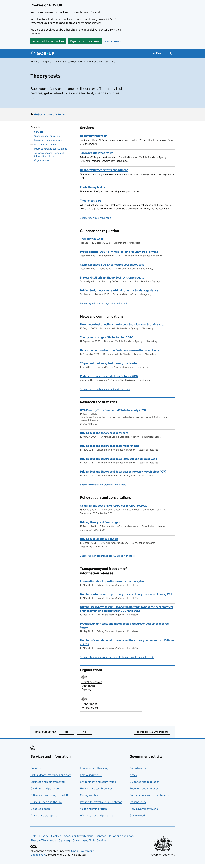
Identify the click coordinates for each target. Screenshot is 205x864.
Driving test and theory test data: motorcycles (109, 446)
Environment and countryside (98, 781)
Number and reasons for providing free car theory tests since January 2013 (126, 594)
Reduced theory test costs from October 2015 (109, 376)
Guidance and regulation (47, 136)
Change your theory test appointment (104, 170)
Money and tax (89, 795)
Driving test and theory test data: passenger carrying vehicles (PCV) (123, 471)
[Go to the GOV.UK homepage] (42, 53)
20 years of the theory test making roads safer (109, 363)
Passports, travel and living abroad (101, 802)
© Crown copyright (163, 854)
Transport (46, 61)
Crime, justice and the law (46, 802)
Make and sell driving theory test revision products (112, 277)
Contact (101, 836)
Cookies (56, 836)
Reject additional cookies (85, 41)
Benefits (35, 768)
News (133, 775)
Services (38, 131)
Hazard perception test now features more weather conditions (119, 350)
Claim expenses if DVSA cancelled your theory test (112, 264)
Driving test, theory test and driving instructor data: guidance (119, 290)
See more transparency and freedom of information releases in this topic (117, 657)
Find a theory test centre (95, 187)
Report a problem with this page (152, 731)
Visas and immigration (93, 808)
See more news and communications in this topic (105, 389)
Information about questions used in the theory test (112, 581)
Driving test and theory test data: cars (104, 433)
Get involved (137, 815)
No (87, 731)
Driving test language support (99, 539)
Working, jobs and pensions (96, 815)
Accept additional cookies (48, 41)
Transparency (138, 802)
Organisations (41, 160)
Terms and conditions (122, 836)
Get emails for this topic (49, 114)
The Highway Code (92, 239)
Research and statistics (46, 144)
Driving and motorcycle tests (101, 61)
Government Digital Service (89, 840)
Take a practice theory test (96, 153)
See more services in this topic (95, 217)
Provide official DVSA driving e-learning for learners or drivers (119, 251)
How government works (144, 808)
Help (33, 836)
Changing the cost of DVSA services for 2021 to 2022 (114, 505)
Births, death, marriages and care (50, 775)
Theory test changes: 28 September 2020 (106, 337)
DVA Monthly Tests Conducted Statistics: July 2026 (113, 410)
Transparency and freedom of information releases (49, 154)
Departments (138, 768)
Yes (69, 731)
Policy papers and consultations (50, 148)
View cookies (113, 41)
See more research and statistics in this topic (103, 484)
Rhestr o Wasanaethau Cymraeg (50, 840)
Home (33, 61)
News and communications (48, 140)
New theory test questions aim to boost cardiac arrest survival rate (122, 324)
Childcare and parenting (45, 788)
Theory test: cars (90, 200)
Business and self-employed (47, 781)
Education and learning (94, 768)
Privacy (43, 836)
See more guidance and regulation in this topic (104, 303)
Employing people (91, 775)
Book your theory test (93, 136)
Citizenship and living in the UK (49, 795)
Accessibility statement (78, 836)
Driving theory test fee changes (100, 522)
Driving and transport (43, 815)
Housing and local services (96, 788)
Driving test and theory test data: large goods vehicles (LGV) (118, 458)
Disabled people (40, 808)
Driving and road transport (68, 61)
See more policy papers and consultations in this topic (108, 555)
